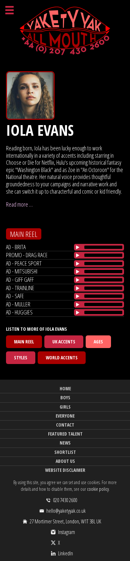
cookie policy (98, 489)
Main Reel (24, 341)
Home (65, 388)
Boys (65, 397)
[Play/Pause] (77, 247)
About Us (65, 461)
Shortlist (65, 452)
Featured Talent (65, 434)
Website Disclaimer (65, 470)
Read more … (19, 204)
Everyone (65, 416)
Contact (65, 425)
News (65, 443)
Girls (65, 407)
